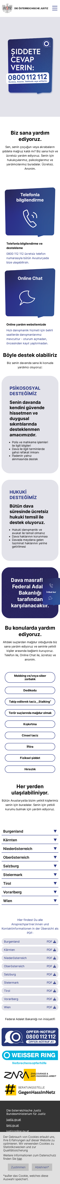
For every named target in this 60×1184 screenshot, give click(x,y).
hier (19, 1158)
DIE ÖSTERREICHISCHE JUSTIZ (31, 8)
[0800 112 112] (51, 586)
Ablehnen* (42, 1167)
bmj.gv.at (12, 1125)
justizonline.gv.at (17, 1131)
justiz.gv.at (13, 1119)
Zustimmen (18, 1167)
